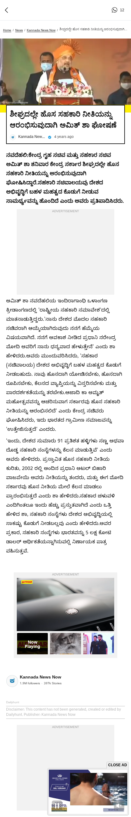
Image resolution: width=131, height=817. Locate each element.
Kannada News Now (41, 30)
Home (7, 30)
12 (115, 10)
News (19, 30)
